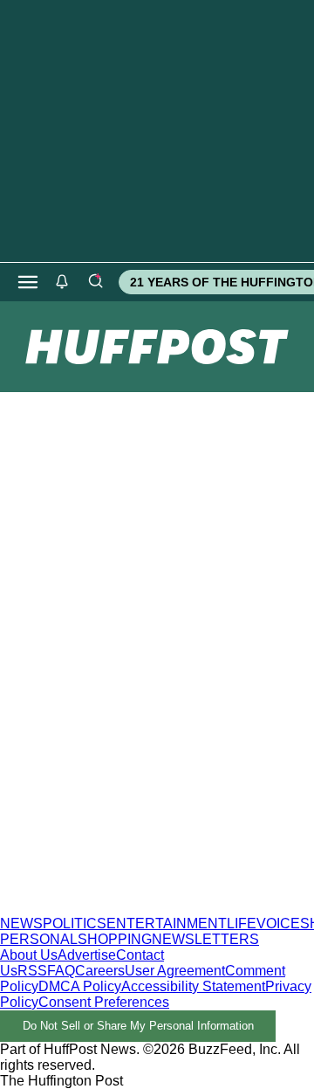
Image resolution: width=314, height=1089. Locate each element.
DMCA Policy (79, 986)
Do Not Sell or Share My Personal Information (138, 1025)
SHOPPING (115, 939)
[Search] (95, 282)
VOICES (283, 923)
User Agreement (175, 970)
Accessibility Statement (193, 986)
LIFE (241, 923)
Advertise (87, 955)
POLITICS (74, 923)
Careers (100, 970)
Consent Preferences (103, 1002)
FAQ (61, 970)
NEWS (21, 923)
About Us (29, 955)
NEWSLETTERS (205, 939)
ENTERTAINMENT (166, 923)
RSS (32, 970)
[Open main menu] (27, 282)
